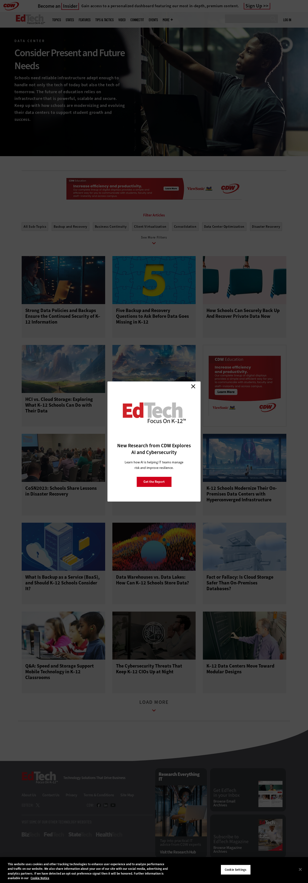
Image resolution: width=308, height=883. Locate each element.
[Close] (300, 869)
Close (193, 386)
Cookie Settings (235, 870)
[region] (154, 870)
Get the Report (154, 481)
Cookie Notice (40, 878)
